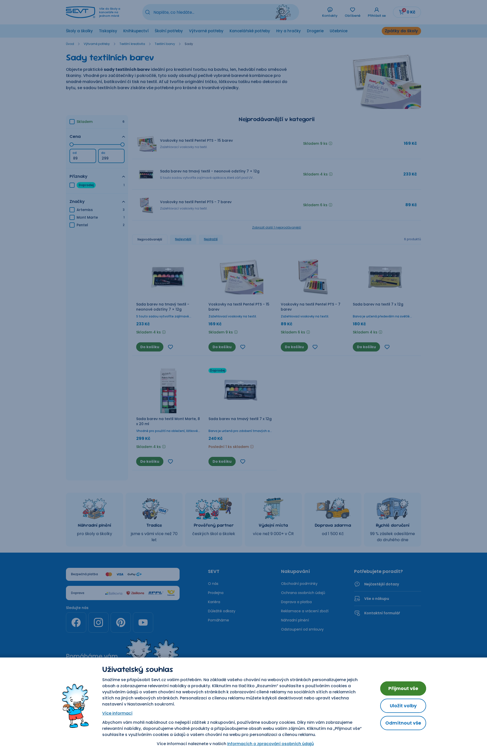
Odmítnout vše (403, 723)
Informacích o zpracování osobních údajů (270, 744)
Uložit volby (403, 705)
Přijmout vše (403, 688)
